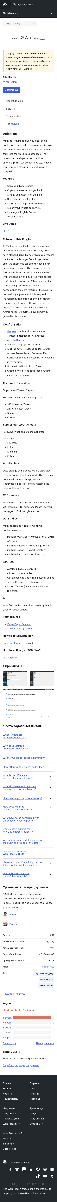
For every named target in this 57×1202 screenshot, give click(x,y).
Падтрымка (12, 123)
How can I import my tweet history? (22, 798)
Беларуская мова (20, 1162)
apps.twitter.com (16, 340)
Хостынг (7, 1093)
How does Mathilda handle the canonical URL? (17, 808)
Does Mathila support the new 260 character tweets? (18, 830)
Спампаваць (11, 90)
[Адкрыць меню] (52, 4)
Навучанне (9, 1108)
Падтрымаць (38, 1118)
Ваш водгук (9, 1043)
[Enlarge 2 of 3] (50, 674)
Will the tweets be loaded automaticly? (24, 757)
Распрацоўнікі (11, 1118)
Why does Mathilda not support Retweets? (15, 747)
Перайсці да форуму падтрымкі (21, 1065)
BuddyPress (11, 1148)
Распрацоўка (13, 116)
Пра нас (7, 1083)
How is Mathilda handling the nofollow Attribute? (16, 875)
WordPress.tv (11, 1123)
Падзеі (34, 1113)
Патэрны (35, 1098)
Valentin (13, 924)
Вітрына (34, 1083)
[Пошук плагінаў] (34, 23)
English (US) (48, 966)
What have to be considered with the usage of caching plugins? (21, 819)
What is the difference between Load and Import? (18, 777)
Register (11, 331)
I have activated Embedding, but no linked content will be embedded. (22, 863)
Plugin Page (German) (19, 624)
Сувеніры (36, 1123)
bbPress (9, 1143)
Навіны (7, 1088)
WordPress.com (13, 1133)
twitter (50, 985)
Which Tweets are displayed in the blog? (14, 736)
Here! (6, 231)
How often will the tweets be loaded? (23, 767)
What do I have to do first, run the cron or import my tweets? (19, 788)
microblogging (46, 973)
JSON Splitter (10, 657)
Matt (7, 1138)
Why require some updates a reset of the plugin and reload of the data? (23, 841)
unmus (14, 81)
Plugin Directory (10, 13)
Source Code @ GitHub (20, 628)
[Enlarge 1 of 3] (23, 674)
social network (46, 979)
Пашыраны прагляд (14, 993)
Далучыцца (36, 1108)
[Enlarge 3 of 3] (50, 692)
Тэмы (33, 1088)
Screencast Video (12, 643)
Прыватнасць (10, 1098)
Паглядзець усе (45, 1043)
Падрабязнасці (14, 100)
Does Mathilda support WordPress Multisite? (15, 852)
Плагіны (34, 1093)
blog (36, 973)
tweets (42, 985)
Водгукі (10, 108)
